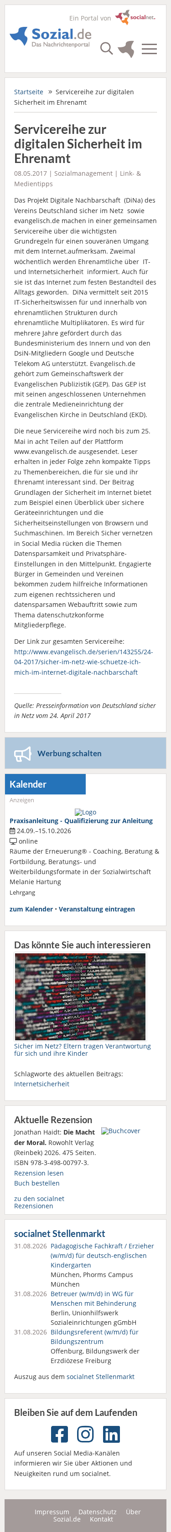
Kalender (28, 784)
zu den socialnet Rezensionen (39, 1202)
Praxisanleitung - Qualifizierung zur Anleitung (81, 820)
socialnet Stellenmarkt (59, 1233)
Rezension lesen (39, 1173)
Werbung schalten (69, 753)
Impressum (52, 1511)
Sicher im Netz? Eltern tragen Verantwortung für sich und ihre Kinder (82, 1050)
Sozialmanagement (83, 173)
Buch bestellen (37, 1183)
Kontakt (101, 1519)
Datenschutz (97, 1511)
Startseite (28, 91)
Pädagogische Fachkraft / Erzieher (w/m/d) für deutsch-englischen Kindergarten (102, 1255)
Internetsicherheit (41, 1083)
